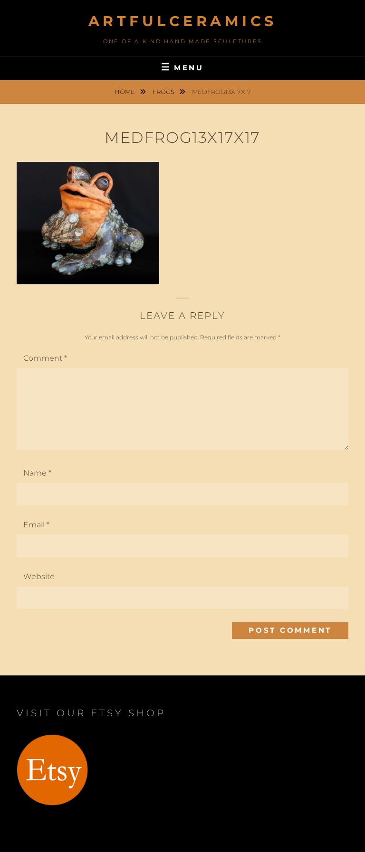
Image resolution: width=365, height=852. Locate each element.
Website (39, 576)
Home (125, 91)
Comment (45, 358)
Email (36, 524)
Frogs (164, 91)
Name (37, 472)
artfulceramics (182, 21)
